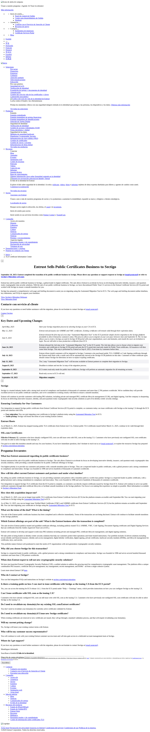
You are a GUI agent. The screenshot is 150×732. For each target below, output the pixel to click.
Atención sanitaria (17, 78)
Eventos (13, 157)
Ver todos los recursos (18, 191)
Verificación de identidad (19, 88)
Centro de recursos (17, 162)
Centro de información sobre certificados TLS (27, 720)
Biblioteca (14, 715)
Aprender (13, 155)
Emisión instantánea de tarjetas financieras (25, 117)
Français (9, 48)
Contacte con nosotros (18, 669)
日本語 (8, 59)
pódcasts (56, 185)
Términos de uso (16, 246)
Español (9, 55)
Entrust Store (15, 711)
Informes (13, 170)
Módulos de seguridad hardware (22, 134)
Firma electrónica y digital (20, 130)
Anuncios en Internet (37, 728)
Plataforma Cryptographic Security (23, 136)
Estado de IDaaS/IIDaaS (19, 707)
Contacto (9, 667)
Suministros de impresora (24, 31)
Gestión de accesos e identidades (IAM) (25, 128)
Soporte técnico (16, 172)
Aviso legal (14, 692)
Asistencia (14, 679)
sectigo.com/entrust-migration (13, 446)
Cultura (13, 229)
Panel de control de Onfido (25, 16)
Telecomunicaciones (17, 80)
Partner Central (48, 215)
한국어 (8, 52)
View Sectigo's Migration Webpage (14, 297)
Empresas (13, 73)
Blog (12, 35)
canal (48, 207)
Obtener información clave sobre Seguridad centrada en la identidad (35, 176)
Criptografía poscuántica (19, 97)
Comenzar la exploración (19, 187)
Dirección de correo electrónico (12, 657)
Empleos (13, 227)
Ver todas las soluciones (19, 109)
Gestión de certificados (18, 141)
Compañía (9, 675)
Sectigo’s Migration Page (12, 488)
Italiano (8, 57)
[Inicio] (4, 63)
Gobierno (13, 76)
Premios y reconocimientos (20, 238)
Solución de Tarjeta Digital (20, 122)
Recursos (13, 713)
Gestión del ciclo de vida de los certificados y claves (29, 95)
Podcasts (13, 164)
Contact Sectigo (7, 313)
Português (9, 46)
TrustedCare (60, 215)
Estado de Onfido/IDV (18, 709)
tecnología (57, 207)
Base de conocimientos (18, 174)
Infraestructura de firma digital (21, 145)
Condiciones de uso (136, 658)
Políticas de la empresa (87, 728)
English (8, 39)
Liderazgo (14, 225)
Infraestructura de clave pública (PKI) (24, 138)
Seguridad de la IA (17, 86)
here (25, 570)
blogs (68, 185)
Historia (13, 223)
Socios (12, 682)
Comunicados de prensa (19, 234)
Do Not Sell (115, 728)
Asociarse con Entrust (18, 195)
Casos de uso (15, 168)
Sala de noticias (11, 694)
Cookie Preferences (103, 728)
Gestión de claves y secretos (20, 143)
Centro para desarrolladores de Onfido (29, 18)
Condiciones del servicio (54, 728)
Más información (7, 10)
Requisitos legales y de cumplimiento (24, 242)
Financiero (14, 71)
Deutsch (9, 50)
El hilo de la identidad (18, 703)
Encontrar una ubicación (19, 673)
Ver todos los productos (19, 147)
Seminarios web (16, 160)
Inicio (8, 255)
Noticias (13, 232)
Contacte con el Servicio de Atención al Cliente (32, 24)
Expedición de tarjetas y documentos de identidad (28, 90)
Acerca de (14, 677)
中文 (7, 43)
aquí (88, 658)
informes (74, 185)
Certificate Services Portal (24, 33)
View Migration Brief (9, 299)
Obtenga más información (120, 105)
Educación (14, 82)
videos (62, 185)
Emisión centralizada (18, 115)
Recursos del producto (14, 705)
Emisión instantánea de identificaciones (24, 119)
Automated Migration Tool (86, 414)
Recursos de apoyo (22, 27)
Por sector (14, 69)
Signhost (18, 20)
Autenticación (15, 92)
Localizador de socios (18, 203)
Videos (12, 166)
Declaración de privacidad (20, 244)
